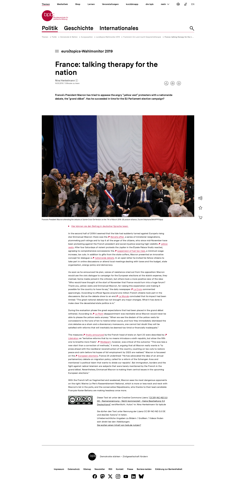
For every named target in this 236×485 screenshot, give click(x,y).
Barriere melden (144, 469)
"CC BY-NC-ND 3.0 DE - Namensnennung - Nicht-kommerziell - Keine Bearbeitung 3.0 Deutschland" (132, 401)
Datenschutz (74, 469)
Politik (54, 37)
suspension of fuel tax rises (131, 251)
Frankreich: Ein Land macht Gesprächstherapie (142, 37)
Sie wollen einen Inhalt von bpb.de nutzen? (119, 425)
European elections (88, 355)
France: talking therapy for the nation (180, 37)
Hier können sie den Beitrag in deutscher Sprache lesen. (99, 226)
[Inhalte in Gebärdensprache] (185, 4)
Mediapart (105, 342)
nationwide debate (104, 258)
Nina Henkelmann (66, 80)
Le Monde (124, 296)
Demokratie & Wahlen (69, 37)
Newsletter (100, 469)
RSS (110, 469)
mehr (165, 4)
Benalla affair (117, 237)
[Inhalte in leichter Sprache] (178, 4)
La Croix (137, 289)
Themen (45, 37)
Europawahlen (87, 37)
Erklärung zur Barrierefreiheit (168, 469)
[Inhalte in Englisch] (192, 4)
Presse (130, 469)
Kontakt (119, 469)
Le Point (99, 313)
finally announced (95, 334)
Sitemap (87, 469)
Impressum (59, 469)
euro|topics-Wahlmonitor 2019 (108, 37)
